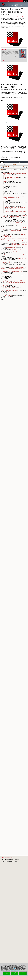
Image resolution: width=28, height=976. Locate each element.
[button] (8, 1)
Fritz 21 (4, 49)
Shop (2, 1)
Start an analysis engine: (7, 857)
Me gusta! (19, 16)
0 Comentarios (24, 16)
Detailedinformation (6, 973)
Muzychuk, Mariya (5, 166)
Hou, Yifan (25, 166)
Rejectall (15, 973)
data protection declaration (15, 970)
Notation (14, 164)
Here (14, 968)
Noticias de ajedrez (12, 5)
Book (5, 164)
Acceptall (23, 973)
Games (23, 164)
